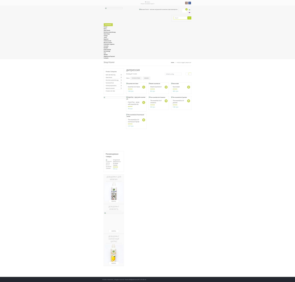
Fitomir (105, 27)
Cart (105, 53)
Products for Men (110, 91)
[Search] (189, 17)
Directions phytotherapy (110, 32)
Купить (114, 201)
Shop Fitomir (107, 30)
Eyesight (106, 47)
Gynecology (107, 34)
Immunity (106, 46)
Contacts (106, 58)
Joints (105, 37)
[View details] (132, 83)
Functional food (110, 83)
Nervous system (108, 42)
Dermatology (107, 51)
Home (172, 62)
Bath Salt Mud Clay (110, 74)
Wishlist (106, 54)
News (105, 28)
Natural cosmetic (110, 88)
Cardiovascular (107, 41)
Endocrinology (107, 49)
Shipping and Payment (109, 56)
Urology (106, 35)
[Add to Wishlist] (127, 84)
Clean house (109, 77)
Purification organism (109, 44)
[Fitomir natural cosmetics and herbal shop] (113, 10)
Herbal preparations (111, 85)
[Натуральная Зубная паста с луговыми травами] (109, 164)
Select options (143, 87)
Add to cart (166, 87)
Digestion (106, 39)
